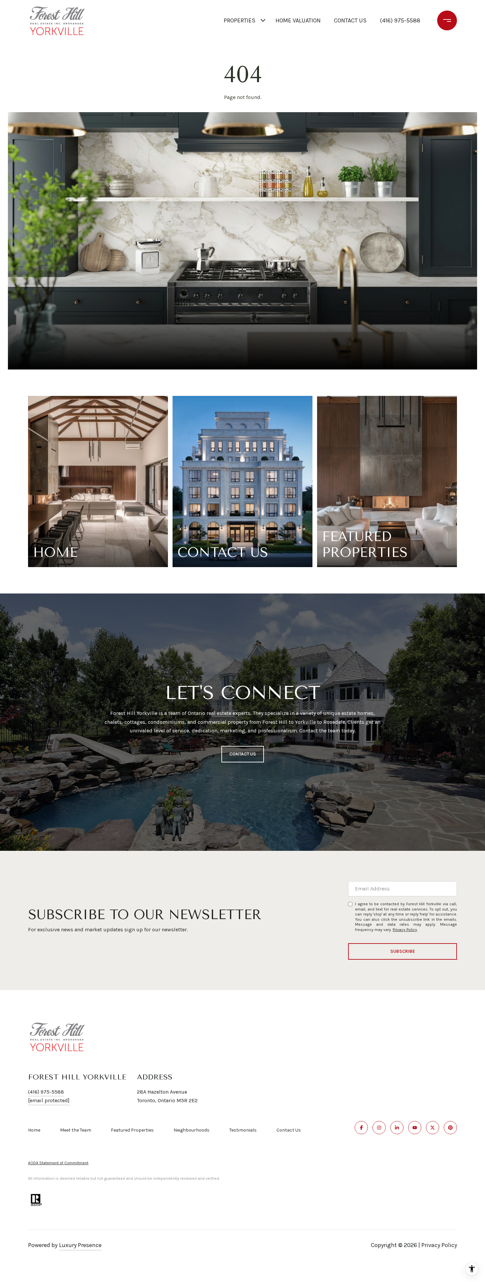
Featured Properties (132, 1130)
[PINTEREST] (450, 1127)
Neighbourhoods (192, 1130)
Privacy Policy (405, 929)
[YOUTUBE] (414, 1127)
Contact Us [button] (242, 754)
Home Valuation (298, 20)
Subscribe (402, 951)
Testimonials (243, 1130)
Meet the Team (75, 1130)
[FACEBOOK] (361, 1127)
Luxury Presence (80, 1245)
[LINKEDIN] (397, 1127)
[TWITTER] (432, 1127)
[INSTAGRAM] (379, 1127)
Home (34, 1130)
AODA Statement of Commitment (58, 1163)
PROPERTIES (239, 20)
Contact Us (288, 1130)
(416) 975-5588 (400, 20)
